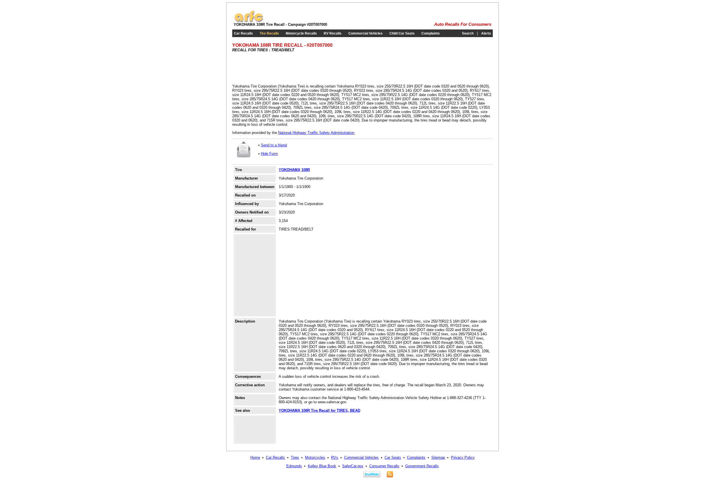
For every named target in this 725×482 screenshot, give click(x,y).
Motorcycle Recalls (301, 33)
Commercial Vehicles (365, 33)
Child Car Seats (402, 33)
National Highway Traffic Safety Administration (316, 133)
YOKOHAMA (289, 170)
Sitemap (438, 457)
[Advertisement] (335, 67)
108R (305, 170)
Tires (295, 457)
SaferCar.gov (352, 466)
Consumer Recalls (384, 466)
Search (468, 33)
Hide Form (269, 154)
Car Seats (393, 457)
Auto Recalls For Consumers (462, 24)
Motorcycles (315, 457)
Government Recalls (422, 466)
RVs (334, 457)
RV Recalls (333, 33)
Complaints (430, 33)
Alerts (486, 33)
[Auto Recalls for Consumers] (249, 21)
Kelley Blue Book (322, 466)
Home (255, 457)
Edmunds (294, 466)
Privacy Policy (463, 457)
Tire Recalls (269, 33)
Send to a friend (274, 145)
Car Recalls (243, 33)
